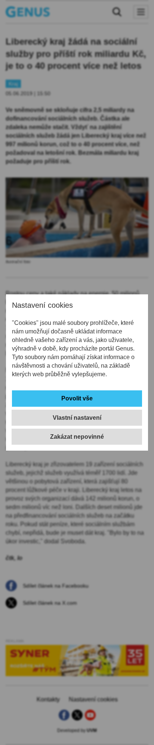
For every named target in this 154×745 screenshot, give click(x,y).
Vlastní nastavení (77, 418)
